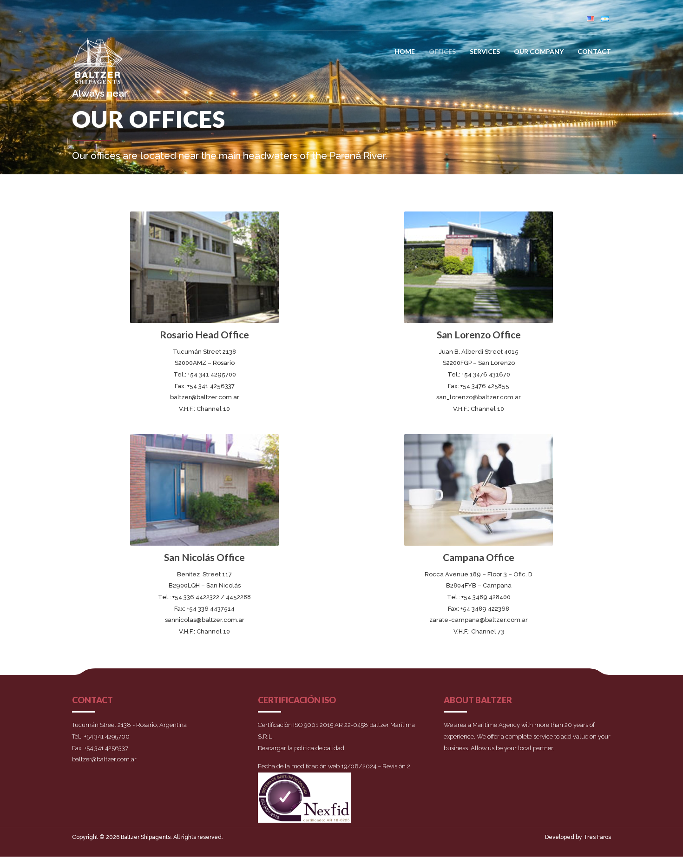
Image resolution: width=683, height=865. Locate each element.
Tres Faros (597, 837)
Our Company (539, 51)
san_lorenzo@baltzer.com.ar (478, 397)
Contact (594, 51)
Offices (442, 51)
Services (485, 51)
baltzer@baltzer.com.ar (204, 397)
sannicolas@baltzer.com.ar (204, 619)
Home (404, 51)
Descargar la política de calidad (301, 748)
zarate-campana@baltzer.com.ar (478, 619)
